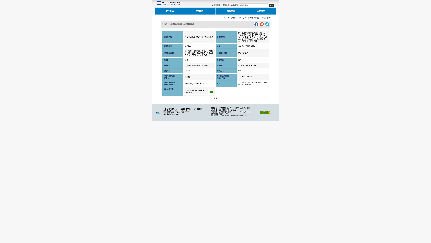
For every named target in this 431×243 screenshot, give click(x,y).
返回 (215, 98)
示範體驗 (231, 11)
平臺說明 (217, 5)
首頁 (227, 18)
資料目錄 (170, 11)
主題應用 (261, 11)
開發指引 (200, 11)
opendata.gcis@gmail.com (180, 111)
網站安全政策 (215, 116)
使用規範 (225, 5)
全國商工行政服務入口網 (241, 108)
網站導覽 (234, 5)
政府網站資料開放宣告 (238, 116)
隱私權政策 (225, 116)
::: (212, 5)
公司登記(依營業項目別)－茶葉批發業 (255, 18)
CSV (211, 91)
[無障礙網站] (265, 114)
